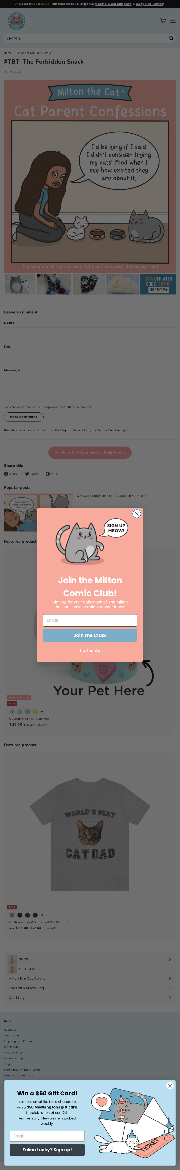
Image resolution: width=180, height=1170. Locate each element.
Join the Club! (90, 635)
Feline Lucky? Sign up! (47, 1150)
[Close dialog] (137, 514)
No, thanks (90, 650)
